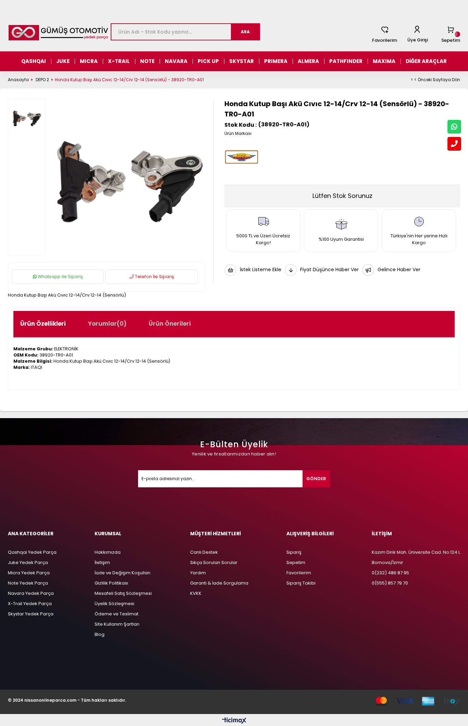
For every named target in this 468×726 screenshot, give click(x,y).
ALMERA (308, 61)
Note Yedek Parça (28, 583)
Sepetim (295, 562)
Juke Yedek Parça (28, 562)
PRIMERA (275, 61)
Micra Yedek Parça (29, 572)
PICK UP (208, 61)
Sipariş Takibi (301, 583)
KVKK (195, 593)
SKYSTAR (241, 61)
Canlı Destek (204, 552)
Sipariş (293, 552)
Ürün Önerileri (170, 324)
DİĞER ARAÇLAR (426, 61)
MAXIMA (384, 61)
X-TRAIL (119, 61)
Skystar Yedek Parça (30, 614)
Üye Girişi (417, 40)
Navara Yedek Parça (31, 593)
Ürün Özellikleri (43, 324)
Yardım (198, 572)
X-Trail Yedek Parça (30, 603)
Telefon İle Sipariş (154, 276)
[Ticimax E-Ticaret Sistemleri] (234, 721)
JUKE (63, 61)
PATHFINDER (345, 61)
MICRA (89, 61)
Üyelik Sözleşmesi (114, 603)
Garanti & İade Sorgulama (219, 583)
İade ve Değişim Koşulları (122, 572)
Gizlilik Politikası (111, 583)
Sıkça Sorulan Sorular (213, 562)
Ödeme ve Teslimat (116, 614)
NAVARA (176, 61)
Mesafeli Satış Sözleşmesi (123, 593)
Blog (99, 634)
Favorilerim (384, 40)
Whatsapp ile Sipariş (60, 276)
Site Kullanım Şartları (117, 624)
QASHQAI (33, 61)
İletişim (102, 562)
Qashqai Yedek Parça (32, 552)
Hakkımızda (108, 552)
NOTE (147, 61)
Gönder (316, 478)
